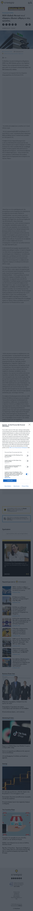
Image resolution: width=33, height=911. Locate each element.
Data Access (16, 486)
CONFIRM (10, 480)
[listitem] (16, 452)
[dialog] (16, 455)
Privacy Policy (25, 486)
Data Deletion (8, 486)
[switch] (27, 455)
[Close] (30, 425)
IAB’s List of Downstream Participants (18, 447)
